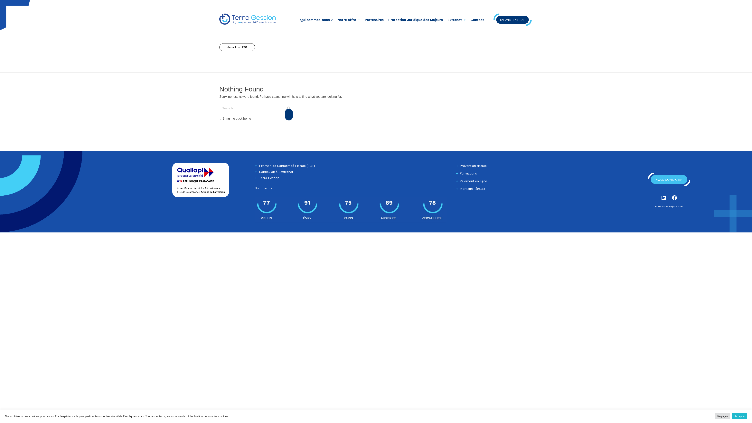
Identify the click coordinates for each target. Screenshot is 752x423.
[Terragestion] (247, 19)
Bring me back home (236, 118)
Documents (263, 188)
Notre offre (346, 20)
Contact (477, 20)
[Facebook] (674, 197)
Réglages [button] (722, 416)
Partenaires (374, 20)
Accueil (231, 47)
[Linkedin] (664, 197)
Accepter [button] (740, 416)
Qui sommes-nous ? (316, 20)
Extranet (454, 20)
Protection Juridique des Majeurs (415, 20)
